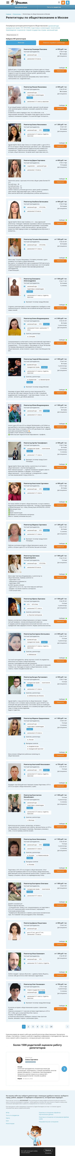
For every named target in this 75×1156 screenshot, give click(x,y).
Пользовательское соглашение (48, 1122)
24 (51, 1026)
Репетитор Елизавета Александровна (32, 280)
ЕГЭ (22, 28)
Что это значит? (25, 1152)
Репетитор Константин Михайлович (33, 796)
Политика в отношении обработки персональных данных (50, 1113)
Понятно (48, 1150)
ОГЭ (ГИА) (27, 28)
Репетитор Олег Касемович (34, 984)
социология (21, 30)
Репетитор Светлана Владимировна (31, 557)
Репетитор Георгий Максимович (36, 359)
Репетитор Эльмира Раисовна (35, 49)
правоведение (11, 30)
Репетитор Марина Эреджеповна (36, 718)
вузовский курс (53, 26)
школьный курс (52, 30)
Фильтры (21, 42)
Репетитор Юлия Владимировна (36, 405)
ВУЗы (7, 1112)
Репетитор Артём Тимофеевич (35, 443)
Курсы (8, 1118)
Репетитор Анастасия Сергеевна (36, 483)
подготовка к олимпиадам (40, 28)
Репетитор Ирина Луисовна (34, 599)
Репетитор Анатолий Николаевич (37, 764)
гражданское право (13, 28)
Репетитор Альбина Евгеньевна (36, 202)
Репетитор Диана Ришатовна (35, 923)
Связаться (60, 71)
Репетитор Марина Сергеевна (35, 525)
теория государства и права (36, 30)
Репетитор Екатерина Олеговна (36, 883)
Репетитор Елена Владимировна (36, 318)
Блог (7, 1121)
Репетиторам (10, 1123)
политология (55, 28)
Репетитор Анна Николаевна (35, 839)
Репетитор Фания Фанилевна (35, 87)
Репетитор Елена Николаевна (35, 125)
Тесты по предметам (12, 1115)
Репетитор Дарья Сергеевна (34, 160)
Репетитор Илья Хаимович (34, 954)
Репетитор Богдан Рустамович (35, 677)
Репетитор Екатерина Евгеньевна (37, 634)
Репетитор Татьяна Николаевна (36, 239)
